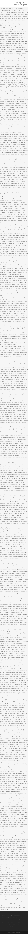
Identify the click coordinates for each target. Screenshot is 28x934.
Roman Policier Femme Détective (10, 924)
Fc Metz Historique (9, 921)
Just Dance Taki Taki (6, 915)
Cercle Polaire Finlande (20, 923)
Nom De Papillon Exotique (13, 919)
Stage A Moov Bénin (9, 923)
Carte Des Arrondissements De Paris (16, 926)
